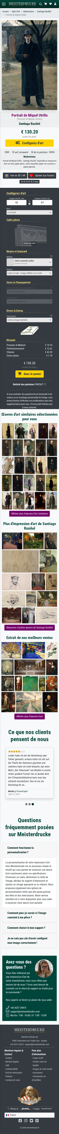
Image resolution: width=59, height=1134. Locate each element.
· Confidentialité (11, 1069)
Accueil (5, 11)
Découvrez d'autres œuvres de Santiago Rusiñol (29, 627)
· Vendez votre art (39, 1061)
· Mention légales (12, 1061)
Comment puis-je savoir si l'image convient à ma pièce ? (26, 915)
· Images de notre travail (42, 1069)
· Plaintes (8, 1076)
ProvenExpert (22, 791)
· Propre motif (37, 1058)
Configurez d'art (31, 143)
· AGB (7, 1065)
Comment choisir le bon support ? (26, 928)
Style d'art (16, 11)
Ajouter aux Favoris (43, 175)
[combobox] (29, 212)
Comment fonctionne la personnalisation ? (20, 850)
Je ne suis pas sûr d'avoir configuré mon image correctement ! (27, 941)
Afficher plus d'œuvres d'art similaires (29, 513)
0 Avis (35, 181)
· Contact (8, 1058)
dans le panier (31, 374)
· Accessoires (37, 1072)
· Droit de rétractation (13, 1072)
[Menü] (4, 4)
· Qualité (35, 1065)
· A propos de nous (12, 1080)
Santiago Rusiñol (44, 11)
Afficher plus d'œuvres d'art (29, 716)
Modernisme (28, 11)
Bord (8, 209)
